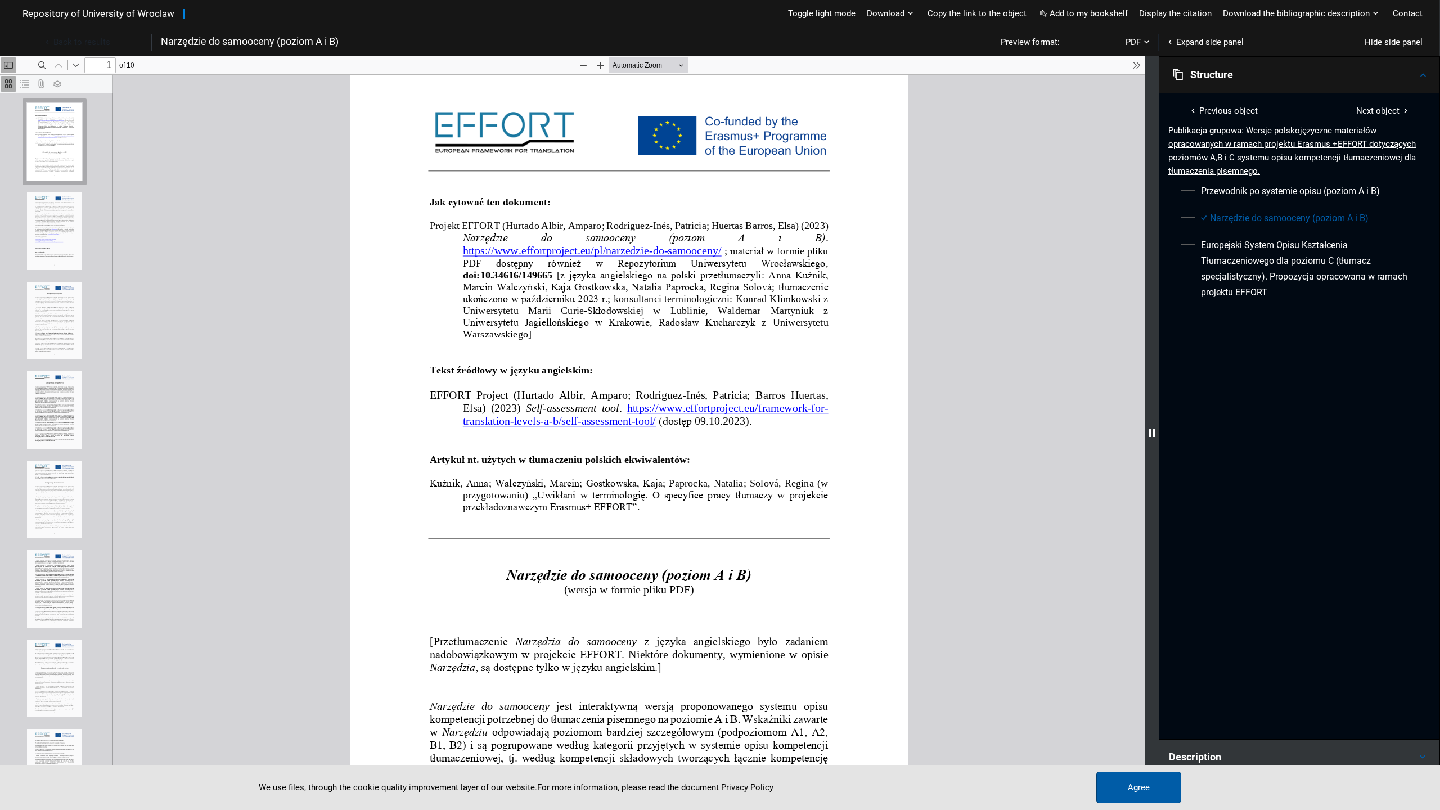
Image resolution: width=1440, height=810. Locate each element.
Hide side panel (1394, 42)
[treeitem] (1299, 191)
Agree (1139, 787)
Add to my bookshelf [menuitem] (1089, 13)
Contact (1408, 13)
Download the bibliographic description (1296, 13)
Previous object (1228, 111)
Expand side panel (1210, 42)
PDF (1133, 42)
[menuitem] (1290, 191)
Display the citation (1175, 13)
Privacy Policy (747, 787)
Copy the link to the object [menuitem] (977, 13)
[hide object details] (1152, 433)
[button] (1299, 75)
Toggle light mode (822, 13)
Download (885, 13)
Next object (1378, 111)
